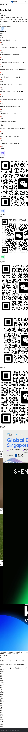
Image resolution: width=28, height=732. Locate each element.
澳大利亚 (2, 714)
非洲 (1, 723)
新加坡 (1, 724)
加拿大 (1, 694)
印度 (1, 689)
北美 (1, 691)
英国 (1, 687)
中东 (1, 708)
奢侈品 (1, 703)
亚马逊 (1, 698)
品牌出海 (2, 680)
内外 (1, 717)
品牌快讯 (2, 682)
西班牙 (1, 726)
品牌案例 (2, 692)
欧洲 (1, 676)
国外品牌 (5, 4)
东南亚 (1, 705)
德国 (1, 696)
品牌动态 (2, 678)
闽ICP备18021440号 (17, 730)
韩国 (1, 700)
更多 (1, 35)
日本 (1, 685)
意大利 (1, 716)
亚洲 (1, 712)
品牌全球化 (2, 701)
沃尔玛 (1, 719)
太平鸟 (1, 721)
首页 (1, 4)
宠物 (1, 710)
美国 (1, 675)
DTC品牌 (2, 684)
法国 (1, 707)
